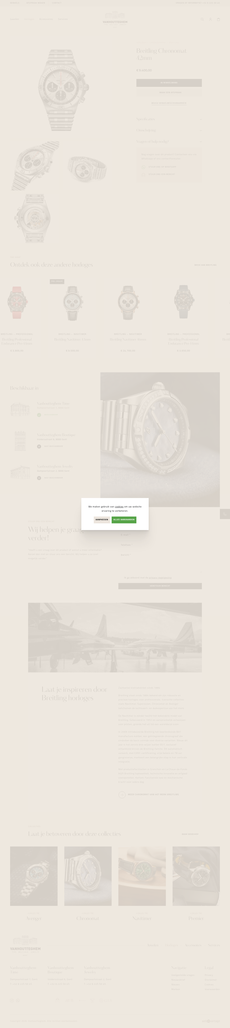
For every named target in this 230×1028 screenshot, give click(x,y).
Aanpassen (102, 520)
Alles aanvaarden (124, 520)
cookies (119, 507)
